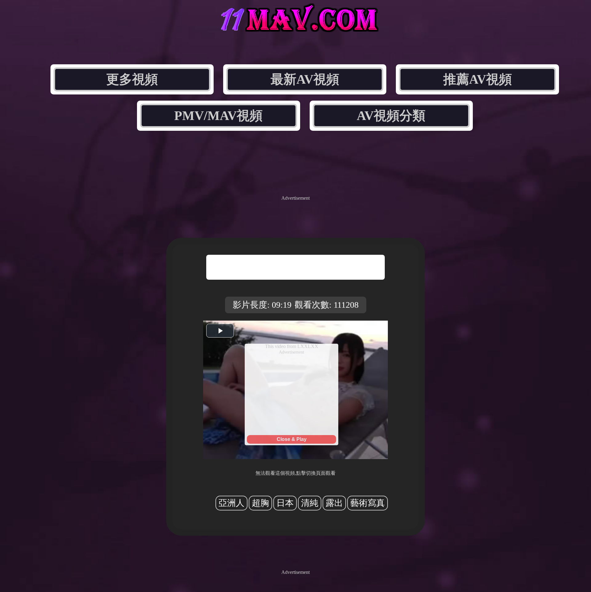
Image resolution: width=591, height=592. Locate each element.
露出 (334, 503)
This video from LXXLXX (291, 346)
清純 (309, 503)
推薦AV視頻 (477, 79)
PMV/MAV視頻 (218, 116)
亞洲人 (231, 503)
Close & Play (292, 439)
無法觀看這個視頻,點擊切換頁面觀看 (295, 473)
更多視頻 (132, 79)
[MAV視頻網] (295, 27)
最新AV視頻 (305, 79)
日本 (285, 503)
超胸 (260, 503)
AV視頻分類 (391, 116)
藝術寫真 (367, 503)
